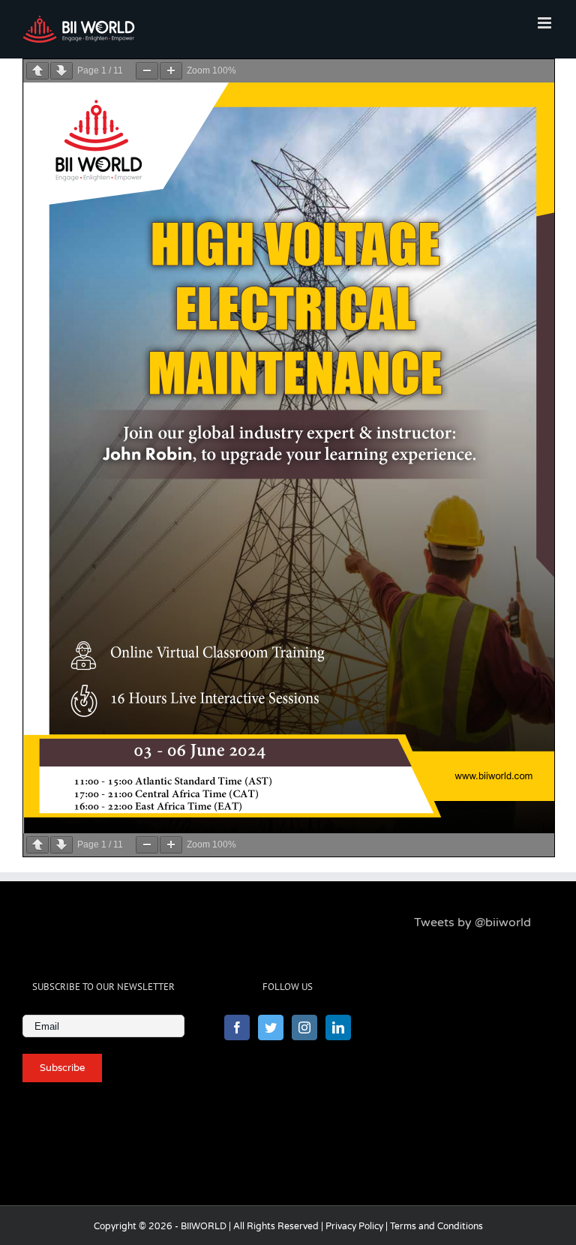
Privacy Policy (354, 1226)
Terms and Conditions (436, 1226)
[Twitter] (271, 1027)
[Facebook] (237, 1027)
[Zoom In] (171, 71)
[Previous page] (37, 71)
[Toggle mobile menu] (546, 23)
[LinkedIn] (338, 1027)
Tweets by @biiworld (472, 922)
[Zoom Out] (147, 71)
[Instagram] (304, 1027)
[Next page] (61, 71)
